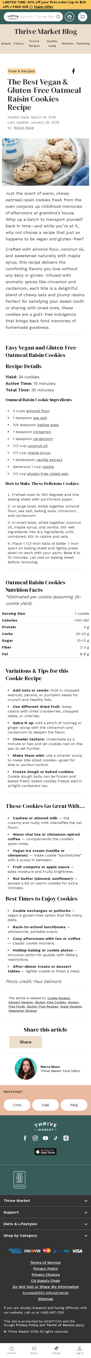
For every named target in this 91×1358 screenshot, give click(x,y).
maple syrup (39, 452)
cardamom (43, 439)
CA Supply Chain (45, 1281)
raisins (48, 466)
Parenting (83, 43)
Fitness (19, 43)
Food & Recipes (34, 43)
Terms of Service (45, 1262)
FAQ (74, 1105)
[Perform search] (12, 14)
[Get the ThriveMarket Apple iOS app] (45, 1151)
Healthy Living (52, 43)
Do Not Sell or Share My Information (45, 1287)
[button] (82, 14)
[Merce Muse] (26, 1069)
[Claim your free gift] (69, 14)
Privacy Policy (45, 1269)
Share (26, 1041)
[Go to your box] (82, 14)
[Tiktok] (56, 1138)
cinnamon (42, 432)
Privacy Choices (46, 1275)
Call (45, 1105)
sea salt (40, 418)
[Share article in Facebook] (77, 71)
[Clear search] (59, 14)
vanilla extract (49, 459)
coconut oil (38, 446)
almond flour (38, 411)
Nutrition (68, 43)
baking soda (48, 425)
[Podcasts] (66, 1138)
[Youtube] (45, 1138)
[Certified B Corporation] (26, 1180)
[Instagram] (35, 1138)
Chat (17, 1105)
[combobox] (33, 14)
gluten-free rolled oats (48, 473)
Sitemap (45, 1299)
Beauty (6, 43)
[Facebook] (25, 1138)
